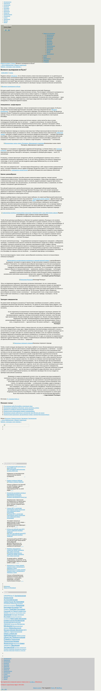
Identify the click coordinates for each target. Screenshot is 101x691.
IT (13, 596)
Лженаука (6, 10)
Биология (6, 6)
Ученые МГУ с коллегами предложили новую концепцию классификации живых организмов (16, 510)
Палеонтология (8, 14)
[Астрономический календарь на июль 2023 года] (17, 471)
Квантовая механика (18, 618)
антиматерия (12, 649)
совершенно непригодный (19, 170)
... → (12, 490)
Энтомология (50, 54)
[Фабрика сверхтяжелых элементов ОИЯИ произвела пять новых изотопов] (17, 556)
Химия (5, 22)
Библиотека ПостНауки (17, 603)
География (6, 8)
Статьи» (13, 63)
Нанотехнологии (16, 632)
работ (34, 200)
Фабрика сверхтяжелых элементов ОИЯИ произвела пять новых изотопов (15, 550)
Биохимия (8, 607)
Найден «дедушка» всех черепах (11, 67)
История (7, 616)
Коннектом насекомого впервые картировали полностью (16, 493)
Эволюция (24, 418)
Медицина (7, 11)
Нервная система (20, 635)
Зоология (8, 615)
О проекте (46, 62)
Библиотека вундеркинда (10, 605)
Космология (20, 620)
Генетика (12, 609)
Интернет (21, 615)
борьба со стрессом (20, 650)
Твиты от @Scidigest (10, 587)
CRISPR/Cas (8, 596)
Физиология (8, 643)
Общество (6, 13)
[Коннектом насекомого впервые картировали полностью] (17, 497)
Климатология (9, 620)
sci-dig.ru (32, 682)
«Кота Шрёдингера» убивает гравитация (13, 65)
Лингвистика (13, 624)
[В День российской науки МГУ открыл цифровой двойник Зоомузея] (17, 536)
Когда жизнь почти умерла (41, 199)
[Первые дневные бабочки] (15, 482)
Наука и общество (10, 633)
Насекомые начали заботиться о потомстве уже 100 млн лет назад (24, 413)
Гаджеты (6, 609)
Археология (7, 3)
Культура (17, 622)
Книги (45, 57)
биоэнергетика (18, 649)
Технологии (7, 19)
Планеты (7, 639)
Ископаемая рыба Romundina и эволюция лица (18, 406)
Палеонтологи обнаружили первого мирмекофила (19, 411)
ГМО (20, 607)
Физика (6, 21)
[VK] (5, 30)
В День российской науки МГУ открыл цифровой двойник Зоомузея (16, 531)
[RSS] (8, 30)
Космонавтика (9, 622)
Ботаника (15, 607)
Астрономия (7, 5)
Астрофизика (7, 603)
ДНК (12, 611)
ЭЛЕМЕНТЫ (7, 645)
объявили (14, 76)
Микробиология (15, 628)
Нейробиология (10, 635)
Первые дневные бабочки (14, 480)
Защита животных (19, 611)
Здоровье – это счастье (9, 612)
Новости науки (8, 25)
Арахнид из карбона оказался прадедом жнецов (19, 409)
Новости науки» (6, 63)
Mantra (53, 688)
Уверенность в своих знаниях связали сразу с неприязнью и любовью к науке (16, 567)
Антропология (7, 2)
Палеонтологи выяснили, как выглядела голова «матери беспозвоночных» (26, 414)
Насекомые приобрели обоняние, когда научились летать (21, 408)
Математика (21, 624)
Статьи (5, 17)
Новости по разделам (49, 33)
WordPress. (59, 688)
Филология (16, 643)
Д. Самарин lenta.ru (13, 399)
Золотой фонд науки (20, 612)
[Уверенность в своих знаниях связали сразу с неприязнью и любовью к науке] (17, 572)
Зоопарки (15, 615)
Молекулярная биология (13, 630)
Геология (7, 611)
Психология (7, 16)
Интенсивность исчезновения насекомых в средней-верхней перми (28, 260)
